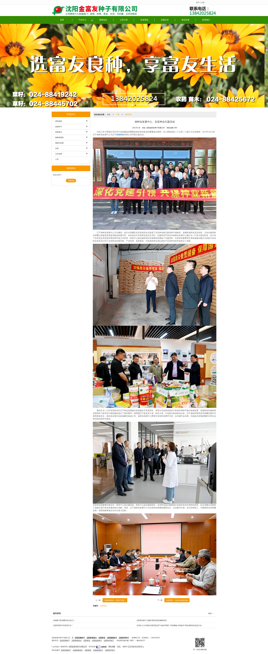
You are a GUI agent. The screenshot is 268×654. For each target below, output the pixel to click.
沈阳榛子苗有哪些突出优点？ (64, 620)
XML (119, 646)
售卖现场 (144, 20)
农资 (57, 148)
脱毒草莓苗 (59, 137)
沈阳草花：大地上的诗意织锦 (177, 600)
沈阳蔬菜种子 (97, 640)
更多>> (211, 613)
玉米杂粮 (58, 154)
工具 (57, 159)
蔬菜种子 (58, 127)
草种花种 (58, 121)
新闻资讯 (128, 114)
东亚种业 (103, 605)
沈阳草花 (86, 640)
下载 (117, 114)
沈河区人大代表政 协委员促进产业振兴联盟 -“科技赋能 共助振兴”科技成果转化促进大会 (169, 625)
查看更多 (71, 181)
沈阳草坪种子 (109, 640)
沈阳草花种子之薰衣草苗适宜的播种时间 (152, 620)
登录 (197, 2)
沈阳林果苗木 (77, 640)
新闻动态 (103, 20)
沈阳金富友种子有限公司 (78, 646)
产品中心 (82, 20)
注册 (202, 2)
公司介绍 (124, 20)
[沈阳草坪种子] (134, 65)
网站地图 (111, 646)
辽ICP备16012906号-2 (136, 646)
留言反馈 (185, 20)
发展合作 (165, 20)
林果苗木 (58, 132)
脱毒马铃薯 (59, 143)
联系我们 (206, 20)
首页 (62, 20)
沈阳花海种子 (65, 640)
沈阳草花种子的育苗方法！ (63, 625)
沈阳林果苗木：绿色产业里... (115, 600)
